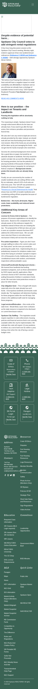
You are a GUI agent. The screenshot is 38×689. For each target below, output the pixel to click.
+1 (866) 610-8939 (10, 398)
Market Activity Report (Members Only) (10, 599)
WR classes (8, 539)
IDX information (9, 592)
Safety (22, 477)
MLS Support (8, 675)
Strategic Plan (25, 495)
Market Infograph (10, 605)
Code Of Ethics (25, 441)
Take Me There (11, 374)
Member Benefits (26, 466)
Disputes (23, 445)
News (6, 580)
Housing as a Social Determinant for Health (17, 189)
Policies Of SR (25, 491)
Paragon (7, 572)
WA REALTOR (25, 603)
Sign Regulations (26, 505)
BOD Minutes (25, 558)
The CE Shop (9, 556)
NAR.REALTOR (26, 611)
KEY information (10, 584)
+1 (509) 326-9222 (26, 373)
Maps (6, 576)
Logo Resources (26, 462)
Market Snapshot (10, 609)
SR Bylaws (24, 487)
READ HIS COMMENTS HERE (12, 98)
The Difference (9, 632)
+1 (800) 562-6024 (26, 398)
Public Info (24, 576)
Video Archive (25, 509)
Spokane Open (25, 595)
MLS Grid (7, 588)
